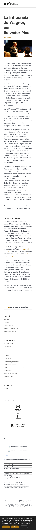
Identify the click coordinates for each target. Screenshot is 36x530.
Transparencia (8, 376)
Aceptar (6, 527)
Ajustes (24, 527)
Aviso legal (7, 358)
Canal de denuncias (10, 373)
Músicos (6, 322)
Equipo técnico (9, 325)
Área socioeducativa (11, 328)
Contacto (7, 388)
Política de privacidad (11, 362)
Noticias (7, 37)
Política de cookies (10, 365)
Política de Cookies (24, 523)
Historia (6, 319)
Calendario (7, 346)
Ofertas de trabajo (10, 331)
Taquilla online (8, 343)
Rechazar (14, 527)
